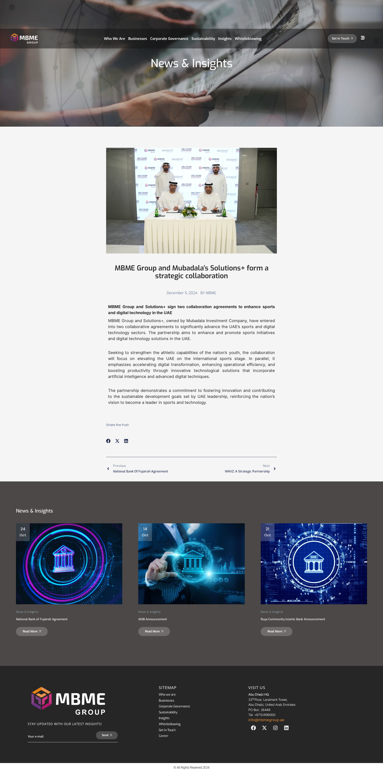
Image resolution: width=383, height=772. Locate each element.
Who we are (167, 694)
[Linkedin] (286, 728)
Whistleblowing (248, 38)
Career (163, 736)
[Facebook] (253, 728)
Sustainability (203, 38)
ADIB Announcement (152, 619)
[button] (108, 441)
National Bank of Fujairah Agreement (42, 619)
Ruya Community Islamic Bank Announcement (293, 619)
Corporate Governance (169, 38)
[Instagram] (275, 728)
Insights (225, 38)
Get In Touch (167, 730)
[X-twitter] (264, 728)
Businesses (137, 38)
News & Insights (27, 612)
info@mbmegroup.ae (266, 720)
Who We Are (114, 38)
